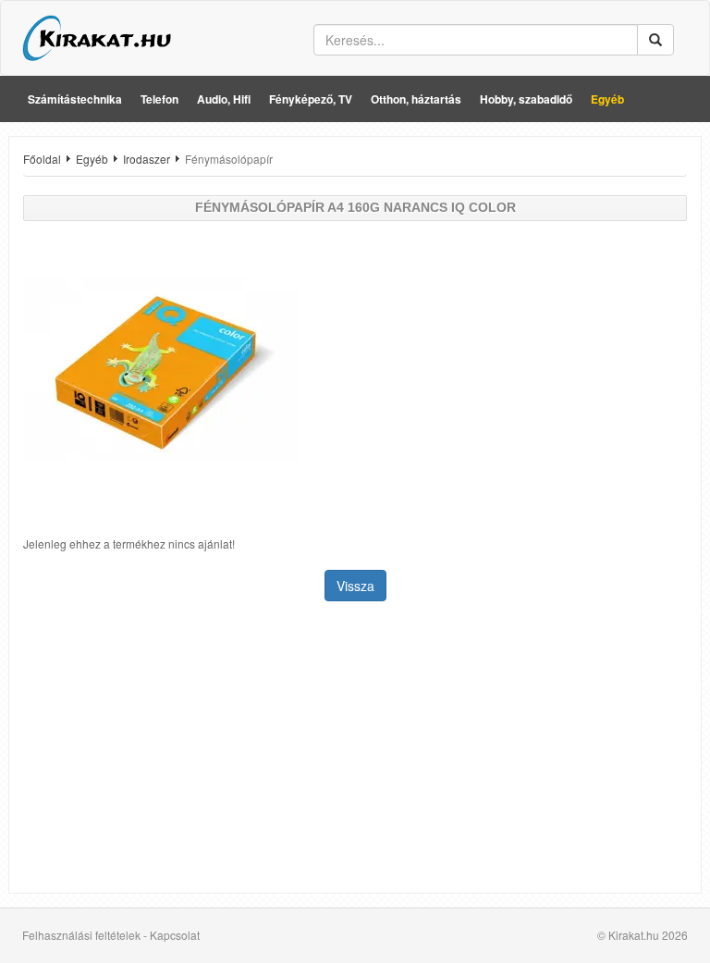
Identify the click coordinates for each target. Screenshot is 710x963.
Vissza (355, 585)
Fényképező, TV (310, 99)
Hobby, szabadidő (526, 99)
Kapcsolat (175, 935)
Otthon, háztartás (416, 99)
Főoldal (42, 159)
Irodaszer (146, 159)
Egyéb (607, 99)
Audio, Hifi (224, 99)
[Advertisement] (355, 749)
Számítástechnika (75, 99)
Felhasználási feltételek (81, 935)
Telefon (159, 99)
